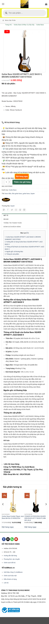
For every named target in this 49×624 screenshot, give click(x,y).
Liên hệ (6, 583)
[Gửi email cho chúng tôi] (8, 539)
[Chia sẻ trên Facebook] (8, 210)
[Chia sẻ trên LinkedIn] (24, 210)
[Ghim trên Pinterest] (20, 210)
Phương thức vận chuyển (12, 559)
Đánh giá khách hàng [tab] (12, 227)
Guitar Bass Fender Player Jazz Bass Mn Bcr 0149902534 (13, 517)
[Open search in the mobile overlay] (24, 13)
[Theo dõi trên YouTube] (16, 539)
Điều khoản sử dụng (10, 579)
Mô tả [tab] (6, 215)
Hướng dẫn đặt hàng (10, 555)
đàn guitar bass (17, 193)
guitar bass (26, 193)
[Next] (46, 508)
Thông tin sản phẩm (12, 254)
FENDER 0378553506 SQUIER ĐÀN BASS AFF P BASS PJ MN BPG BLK (35, 518)
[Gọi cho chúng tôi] (12, 539)
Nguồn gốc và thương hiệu (14, 251)
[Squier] (6, 199)
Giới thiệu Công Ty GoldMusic (13, 572)
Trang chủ (8, 25)
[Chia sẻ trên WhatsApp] (4, 210)
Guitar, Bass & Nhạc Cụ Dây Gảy (24, 25)
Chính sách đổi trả (9, 562)
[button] (3, 4)
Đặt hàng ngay (8, 527)
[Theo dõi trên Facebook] (4, 539)
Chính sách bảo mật (10, 575)
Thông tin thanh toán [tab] (13, 223)
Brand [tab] (6, 219)
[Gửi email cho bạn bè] (16, 210)
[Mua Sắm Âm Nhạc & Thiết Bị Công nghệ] (24, 4)
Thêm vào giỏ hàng (22, 182)
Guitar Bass (40, 25)
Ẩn (27, 233)
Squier (33, 193)
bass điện (8, 193)
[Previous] (3, 508)
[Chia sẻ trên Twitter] (12, 210)
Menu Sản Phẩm (10, 20)
